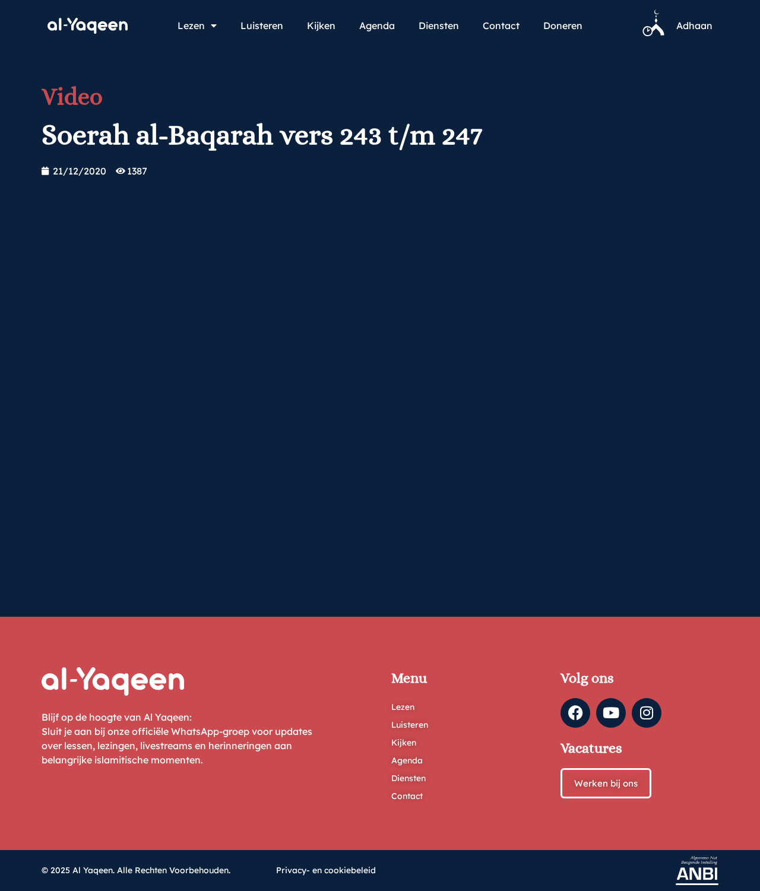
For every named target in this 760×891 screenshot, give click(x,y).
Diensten (439, 25)
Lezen (191, 25)
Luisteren (261, 25)
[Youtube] (611, 713)
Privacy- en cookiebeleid (326, 870)
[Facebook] (575, 713)
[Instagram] (646, 713)
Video (72, 96)
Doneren (562, 25)
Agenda (377, 25)
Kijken (321, 25)
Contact (501, 25)
